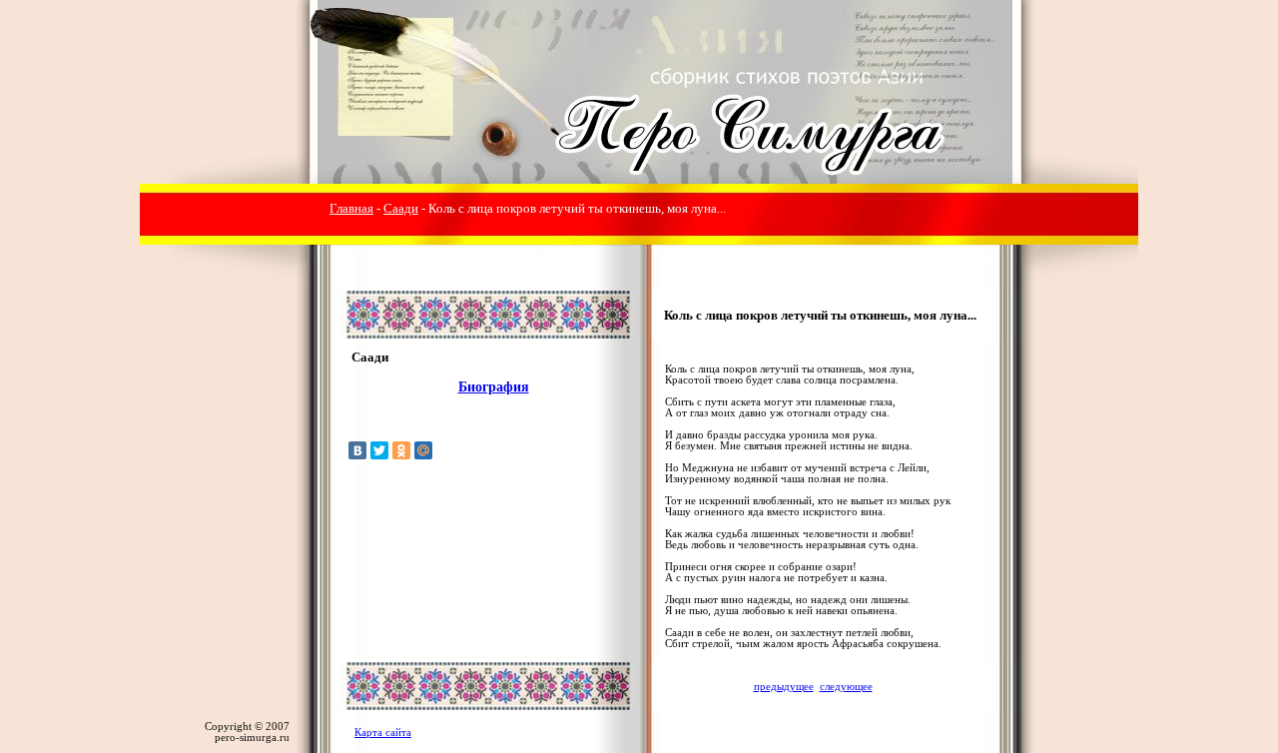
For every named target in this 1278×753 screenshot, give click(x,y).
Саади (400, 208)
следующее (846, 686)
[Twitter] (379, 450)
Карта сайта (382, 732)
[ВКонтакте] (357, 450)
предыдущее (784, 686)
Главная (351, 208)
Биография (493, 386)
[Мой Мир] (423, 450)
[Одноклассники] (401, 450)
